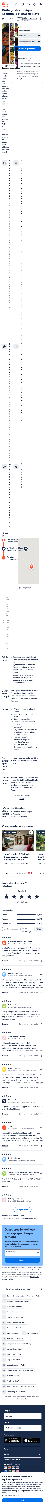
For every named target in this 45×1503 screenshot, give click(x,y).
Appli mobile (9, 1435)
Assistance (8, 1449)
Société (6, 1454)
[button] (7, 18)
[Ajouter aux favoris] (31, 832)
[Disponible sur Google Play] (12, 1440)
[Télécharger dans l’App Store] (31, 1440)
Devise (6, 1422)
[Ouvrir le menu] (41, 942)
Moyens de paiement (12, 1464)
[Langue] (34, 4)
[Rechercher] (16, 4)
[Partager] (41, 18)
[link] (18, 853)
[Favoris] (22, 4)
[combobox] (26, 932)
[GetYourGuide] (5, 4)
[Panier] (28, 4)
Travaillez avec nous (12, 1460)
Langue (7, 1411)
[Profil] (40, 4)
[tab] (17, 1289)
